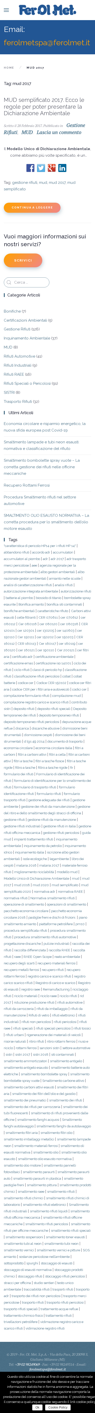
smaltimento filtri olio (56, 1133)
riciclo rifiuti (68, 996)
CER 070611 (48, 617)
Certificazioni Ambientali (25, 320)
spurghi (32, 1263)
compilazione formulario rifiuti (26, 696)
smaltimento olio (46, 1152)
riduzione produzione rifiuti (34, 1002)
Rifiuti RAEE (14, 374)
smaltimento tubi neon (61, 1243)
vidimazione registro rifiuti (45, 1328)
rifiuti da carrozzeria (19, 1009)
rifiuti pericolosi (65, 1022)
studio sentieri (44, 1283)
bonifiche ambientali (19, 611)
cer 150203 (64, 637)
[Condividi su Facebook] (30, 168)
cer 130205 (45, 630)
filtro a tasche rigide (52, 767)
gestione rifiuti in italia (59, 826)
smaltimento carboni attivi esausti (29, 1087)
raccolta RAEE (59, 950)
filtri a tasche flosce (49, 761)
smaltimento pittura (42, 1185)
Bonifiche (12, 311)
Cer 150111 (25, 637)
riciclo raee (48, 996)
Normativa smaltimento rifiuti (52, 898)
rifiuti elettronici (63, 1015)
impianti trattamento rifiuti (33, 839)
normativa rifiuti (16, 898)
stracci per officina (17, 1283)
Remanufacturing (56, 989)
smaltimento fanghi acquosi (38, 1120)
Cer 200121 (65, 650)
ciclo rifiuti (22, 670)
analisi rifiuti (64, 585)
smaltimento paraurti (39, 1172)
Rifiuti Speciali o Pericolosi (27, 383)
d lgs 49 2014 (34, 741)
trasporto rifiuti (33, 1302)
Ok (37, 1407)
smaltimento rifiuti (61, 1191)
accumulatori (63, 552)
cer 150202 (45, 637)
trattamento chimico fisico (23, 1315)
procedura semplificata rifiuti (25, 930)
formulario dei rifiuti (18, 774)
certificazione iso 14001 (53, 663)
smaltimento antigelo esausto (26, 1067)
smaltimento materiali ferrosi (36, 1146)
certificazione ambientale (54, 657)
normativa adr (44, 891)
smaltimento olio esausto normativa (45, 1159)
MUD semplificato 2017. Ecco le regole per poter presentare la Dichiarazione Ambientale (44, 106)
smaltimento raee (31, 1191)
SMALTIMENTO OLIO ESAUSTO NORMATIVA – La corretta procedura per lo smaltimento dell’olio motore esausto (46, 522)
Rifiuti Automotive (19, 356)
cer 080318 (69, 624)
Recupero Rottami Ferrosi (27, 485)
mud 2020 (41, 885)
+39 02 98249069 (27, 1364)
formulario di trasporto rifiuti (35, 787)
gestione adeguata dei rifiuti (49, 800)
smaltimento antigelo (66, 1061)
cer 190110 (45, 650)
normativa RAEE (70, 891)
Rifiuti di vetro (39, 1015)
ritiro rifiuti (36, 1041)
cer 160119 (67, 643)
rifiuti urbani (15, 1035)
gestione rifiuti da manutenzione (52, 820)
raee (17, 957)
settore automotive (76, 1048)
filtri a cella (57, 754)
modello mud (67, 872)
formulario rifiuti (49, 794)
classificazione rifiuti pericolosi (37, 676)
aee (34, 565)
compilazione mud (66, 696)
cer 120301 (25, 630)
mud (43, 182)
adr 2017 (57, 559)
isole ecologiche (35, 859)
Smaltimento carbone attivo (63, 1081)
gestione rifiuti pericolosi (61, 833)
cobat (66, 676)
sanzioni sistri (50, 1048)
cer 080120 (49, 624)
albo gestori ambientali (58, 572)
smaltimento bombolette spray (44, 1074)
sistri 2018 (40, 1054)
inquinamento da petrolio (43, 846)
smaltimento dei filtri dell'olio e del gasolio (43, 1094)
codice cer (25, 683)
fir (71, 767)
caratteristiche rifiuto (52, 611)
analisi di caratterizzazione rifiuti (28, 585)
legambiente (59, 859)
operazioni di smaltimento (66, 904)
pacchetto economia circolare (26, 911)
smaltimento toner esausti (65, 1237)
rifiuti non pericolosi (36, 1022)
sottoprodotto (14, 1263)
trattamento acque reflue (59, 1309)
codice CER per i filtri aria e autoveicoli (40, 689)
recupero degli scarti (19, 963)
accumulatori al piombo (22, 559)
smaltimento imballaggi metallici (29, 1139)
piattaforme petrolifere (56, 924)
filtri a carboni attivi (32, 754)
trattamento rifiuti (59, 1315)
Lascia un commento (59, 132)
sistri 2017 (22, 1054)
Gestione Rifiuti (17, 329)
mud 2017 (57, 182)
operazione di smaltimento (24, 904)
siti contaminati (62, 1054)
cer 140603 (65, 630)
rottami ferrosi (26, 1048)
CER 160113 (26, 643)
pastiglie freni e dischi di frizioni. (52, 917)
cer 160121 (26, 650)
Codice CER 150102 (51, 683)
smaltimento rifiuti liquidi (49, 1211)
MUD (27, 132)
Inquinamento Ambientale (27, 338)
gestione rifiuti (24, 182)
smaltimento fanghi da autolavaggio (63, 1126)
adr (45, 559)
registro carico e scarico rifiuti (49, 976)
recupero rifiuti (53, 970)
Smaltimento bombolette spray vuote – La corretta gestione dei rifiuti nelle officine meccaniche (42, 467)
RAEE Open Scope (38, 957)
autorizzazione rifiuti (76, 591)
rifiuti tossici (82, 1028)
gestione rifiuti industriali (22, 826)
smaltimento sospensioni (24, 1237)
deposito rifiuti (23, 709)
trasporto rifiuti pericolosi (65, 1302)
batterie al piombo (19, 598)
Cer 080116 (27, 624)
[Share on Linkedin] (62, 168)
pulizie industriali (56, 943)
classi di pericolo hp (47, 670)
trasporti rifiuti (62, 1289)
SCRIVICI (23, 260)
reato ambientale (67, 957)
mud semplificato (65, 885)
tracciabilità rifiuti (37, 1289)
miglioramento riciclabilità (34, 872)
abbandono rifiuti (16, 552)
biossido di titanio (48, 598)
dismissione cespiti (38, 735)
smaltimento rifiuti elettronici (44, 1205)
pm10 (80, 924)
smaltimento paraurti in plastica (37, 1178)
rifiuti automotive (70, 1002)
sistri (9, 1054)
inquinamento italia (29, 852)
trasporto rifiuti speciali (21, 1309)
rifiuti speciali (23, 1028)
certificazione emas (18, 663)
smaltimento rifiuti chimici (23, 1198)
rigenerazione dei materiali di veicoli (54, 1035)
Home (9, 67)
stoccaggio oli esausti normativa (28, 1270)
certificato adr (22, 657)
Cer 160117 (47, 643)
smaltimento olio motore (22, 1165)
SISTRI (9, 392)
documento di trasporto (65, 741)
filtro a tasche (25, 767)
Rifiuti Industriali (17, 365)
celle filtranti (26, 617)
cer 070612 (69, 617)
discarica (22, 728)
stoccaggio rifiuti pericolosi (65, 1276)
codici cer (79, 689)
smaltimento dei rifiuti (65, 1100)
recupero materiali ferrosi (56, 963)
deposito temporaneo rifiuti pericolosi (31, 722)
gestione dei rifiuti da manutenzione (48, 806)
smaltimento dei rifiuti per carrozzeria (32, 1107)
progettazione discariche (22, 943)
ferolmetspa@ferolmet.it (47, 42)
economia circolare (18, 748)
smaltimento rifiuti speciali (71, 1230)
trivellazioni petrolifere (20, 1322)
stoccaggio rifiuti (30, 1276)
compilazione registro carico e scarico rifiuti (36, 702)
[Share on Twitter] (41, 168)
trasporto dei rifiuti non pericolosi (36, 1296)
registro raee (30, 989)
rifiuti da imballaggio (52, 1009)
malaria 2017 (49, 865)
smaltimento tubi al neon (23, 1243)
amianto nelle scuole (65, 578)
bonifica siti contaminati (64, 604)
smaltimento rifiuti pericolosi (46, 1224)
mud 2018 (22, 885)
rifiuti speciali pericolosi (53, 1028)
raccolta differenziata (30, 950)
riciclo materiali (25, 996)
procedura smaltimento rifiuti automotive (45, 937)
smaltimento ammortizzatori (25, 1061)
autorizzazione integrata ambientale (31, 591)
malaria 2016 (26, 865)
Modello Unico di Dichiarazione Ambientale (36, 878)
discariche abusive (46, 728)
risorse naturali (15, 1041)
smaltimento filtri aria (22, 1133)
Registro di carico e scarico (55, 983)
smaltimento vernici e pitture (58, 1250)
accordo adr (41, 552)
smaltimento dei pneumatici (25, 1100)
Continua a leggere (32, 207)
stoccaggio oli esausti (56, 1263)
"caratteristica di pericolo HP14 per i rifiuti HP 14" (40, 546)
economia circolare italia (53, 748)
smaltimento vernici (19, 1250)
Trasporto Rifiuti (18, 401)
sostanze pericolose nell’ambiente (44, 1257)
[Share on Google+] (52, 168)
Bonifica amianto (31, 604)
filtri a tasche (23, 761)
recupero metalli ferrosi (21, 970)
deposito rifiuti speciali (53, 709)
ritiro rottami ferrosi (61, 1041)
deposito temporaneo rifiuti (59, 715)
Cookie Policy (57, 1407)
